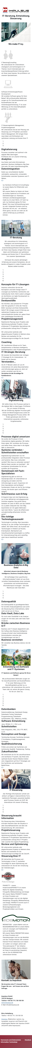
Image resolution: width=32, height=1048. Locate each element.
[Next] (2, 180)
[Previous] (1, 180)
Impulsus (4, 1019)
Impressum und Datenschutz (11, 1040)
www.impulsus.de (7, 1003)
